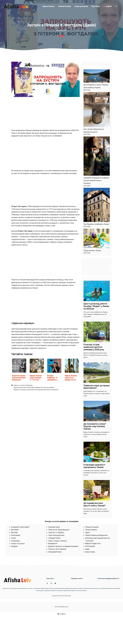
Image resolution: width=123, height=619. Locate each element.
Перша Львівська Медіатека (96, 535)
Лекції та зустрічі (19, 385)
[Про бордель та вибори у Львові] (97, 205)
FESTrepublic (90, 546)
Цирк (87, 549)
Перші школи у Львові (92, 250)
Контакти (50, 578)
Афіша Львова (48, 6)
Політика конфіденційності (108, 578)
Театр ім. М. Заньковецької (58, 530)
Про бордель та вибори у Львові (96, 224)
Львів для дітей (81, 6)
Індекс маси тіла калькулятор (61, 595)
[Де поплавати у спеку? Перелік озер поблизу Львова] (97, 76)
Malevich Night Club (92, 543)
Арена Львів (90, 552)
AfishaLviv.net (64, 606)
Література (29, 385)
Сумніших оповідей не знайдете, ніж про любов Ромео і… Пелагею (96, 180)
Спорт (13, 538)
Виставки (15, 530)
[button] (116, 6)
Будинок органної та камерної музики (63, 546)
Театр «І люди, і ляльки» (57, 541)
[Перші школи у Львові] (97, 239)
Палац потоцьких (92, 527)
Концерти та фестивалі (20, 527)
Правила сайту (77, 578)
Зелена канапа (91, 530)
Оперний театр (54, 527)
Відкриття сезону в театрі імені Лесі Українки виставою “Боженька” (36, 390)
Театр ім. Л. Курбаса (56, 532)
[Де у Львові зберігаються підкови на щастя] (97, 110)
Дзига (87, 532)
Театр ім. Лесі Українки (57, 549)
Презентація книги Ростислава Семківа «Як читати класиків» (34, 387)
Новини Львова (64, 6)
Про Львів (96, 6)
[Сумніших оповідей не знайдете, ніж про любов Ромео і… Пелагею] (97, 156)
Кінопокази (15, 535)
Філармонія (52, 543)
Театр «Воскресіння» (56, 535)
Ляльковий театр (55, 552)
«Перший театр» (54, 538)
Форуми (14, 546)
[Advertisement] (45, 113)
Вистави (14, 532)
